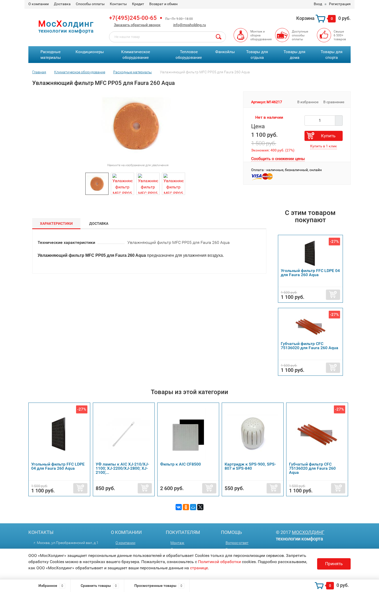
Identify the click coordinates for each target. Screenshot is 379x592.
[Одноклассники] (186, 507)
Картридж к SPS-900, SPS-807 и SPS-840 (250, 466)
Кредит (138, 4)
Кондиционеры (90, 52)
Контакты (118, 4)
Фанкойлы (225, 52)
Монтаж (177, 543)
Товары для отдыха (257, 55)
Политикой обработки (219, 561)
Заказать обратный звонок (137, 25)
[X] (200, 507)
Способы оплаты (90, 4)
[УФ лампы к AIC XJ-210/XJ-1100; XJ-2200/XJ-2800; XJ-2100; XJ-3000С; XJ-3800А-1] (124, 433)
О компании (38, 4)
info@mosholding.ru (189, 25)
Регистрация (340, 4)
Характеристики (56, 223)
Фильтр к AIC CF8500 (180, 464)
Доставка (62, 4)
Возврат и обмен (163, 4)
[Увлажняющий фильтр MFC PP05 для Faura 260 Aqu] (97, 183)
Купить (328, 135)
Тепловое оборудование (189, 55)
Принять (334, 563)
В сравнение (334, 102)
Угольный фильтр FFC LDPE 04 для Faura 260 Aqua (310, 272)
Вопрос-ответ (237, 543)
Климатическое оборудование (135, 55)
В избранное (307, 102)
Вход (318, 4)
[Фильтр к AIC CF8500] (188, 433)
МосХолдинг (308, 532)
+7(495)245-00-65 (133, 18)
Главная (39, 72)
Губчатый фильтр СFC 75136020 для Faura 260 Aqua (309, 345)
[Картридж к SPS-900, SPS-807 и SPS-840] (252, 433)
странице (199, 567)
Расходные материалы (50, 55)
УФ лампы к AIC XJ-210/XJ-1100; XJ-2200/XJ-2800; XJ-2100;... (122, 468)
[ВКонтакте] (179, 507)
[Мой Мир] (193, 507)
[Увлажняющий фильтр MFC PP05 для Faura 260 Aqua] (122, 183)
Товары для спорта (331, 55)
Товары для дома (294, 55)
